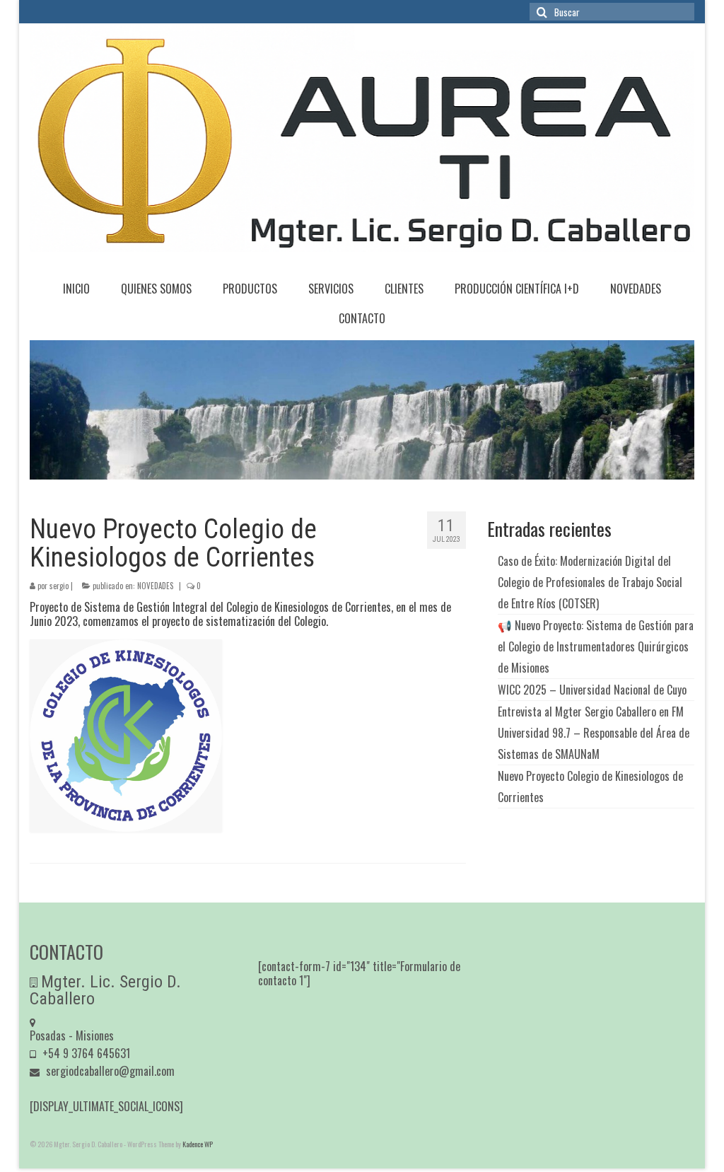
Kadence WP (197, 1144)
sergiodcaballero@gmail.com (109, 1070)
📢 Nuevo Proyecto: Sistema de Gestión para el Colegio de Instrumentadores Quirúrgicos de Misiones (596, 646)
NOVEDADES (155, 585)
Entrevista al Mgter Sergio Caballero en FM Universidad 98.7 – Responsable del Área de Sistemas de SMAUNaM (593, 732)
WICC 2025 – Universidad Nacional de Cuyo (592, 689)
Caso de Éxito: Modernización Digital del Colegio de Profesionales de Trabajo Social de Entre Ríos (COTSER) (590, 582)
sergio (59, 585)
